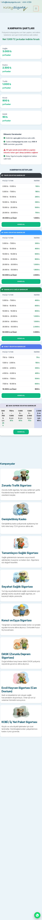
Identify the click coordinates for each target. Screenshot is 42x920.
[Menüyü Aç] (36, 8)
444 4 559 (26, 2)
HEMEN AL (21, 224)
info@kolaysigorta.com (11, 2)
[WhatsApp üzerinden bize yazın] (37, 915)
